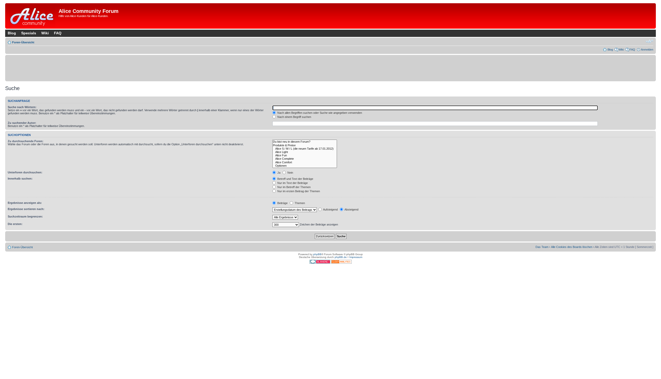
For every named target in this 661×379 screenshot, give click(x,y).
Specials (28, 33)
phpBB (317, 254)
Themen (299, 203)
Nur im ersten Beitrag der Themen (298, 191)
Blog (12, 33)
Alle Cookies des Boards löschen (571, 246)
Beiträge (282, 203)
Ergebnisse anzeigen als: (25, 202)
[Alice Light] (304, 152)
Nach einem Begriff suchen (294, 116)
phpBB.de (341, 257)
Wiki (45, 33)
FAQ (57, 33)
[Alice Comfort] (304, 162)
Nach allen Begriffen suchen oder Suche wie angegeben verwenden (319, 112)
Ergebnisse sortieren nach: (26, 209)
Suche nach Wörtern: (22, 107)
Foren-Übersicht (23, 42)
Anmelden (647, 49)
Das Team (542, 246)
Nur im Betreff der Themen (294, 187)
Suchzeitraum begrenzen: (25, 216)
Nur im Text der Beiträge (292, 182)
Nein (290, 172)
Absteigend (351, 209)
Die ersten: (15, 223)
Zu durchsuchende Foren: (25, 141)
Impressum (355, 257)
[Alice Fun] (304, 155)
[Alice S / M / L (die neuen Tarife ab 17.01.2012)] (304, 148)
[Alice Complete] (304, 158)
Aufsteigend (330, 209)
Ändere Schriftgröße (649, 41)
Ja (278, 172)
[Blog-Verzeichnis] (320, 262)
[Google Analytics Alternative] (341, 262)
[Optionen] (304, 165)
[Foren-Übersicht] (32, 15)
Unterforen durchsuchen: (25, 172)
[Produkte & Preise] (304, 145)
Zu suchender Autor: (22, 122)
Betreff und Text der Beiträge (295, 178)
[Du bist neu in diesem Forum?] (304, 141)
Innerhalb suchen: (20, 178)
